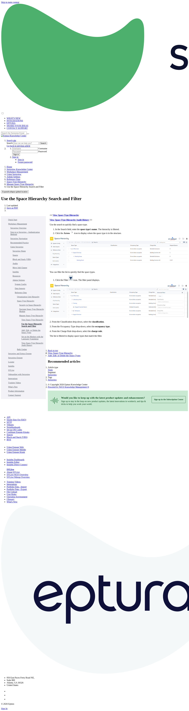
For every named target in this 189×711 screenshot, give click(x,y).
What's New (13, 387)
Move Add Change (20, 268)
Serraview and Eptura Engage (20, 354)
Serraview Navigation (18, 239)
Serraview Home (19, 251)
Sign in (16, 154)
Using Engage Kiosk (16, 452)
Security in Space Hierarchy (30, 305)
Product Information (16, 391)
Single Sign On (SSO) (16, 420)
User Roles (11, 494)
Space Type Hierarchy (16, 182)
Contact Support (14, 395)
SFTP (9, 422)
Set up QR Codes (14, 430)
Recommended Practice (19, 243)
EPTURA (11, 123)
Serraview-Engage (15, 358)
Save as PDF (12, 208)
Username (42, 148)
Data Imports (20, 288)
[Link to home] (13, 136)
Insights (16, 272)
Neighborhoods (13, 427)
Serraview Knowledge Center (20, 169)
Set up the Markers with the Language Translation (32, 338)
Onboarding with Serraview (19, 374)
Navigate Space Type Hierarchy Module (31, 310)
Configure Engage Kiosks (18, 432)
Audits (15, 264)
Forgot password (25, 162)
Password (42, 151)
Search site (11, 140)
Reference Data (13, 179)
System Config (20, 284)
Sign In (4, 708)
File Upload (12, 492)
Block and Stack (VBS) (22, 259)
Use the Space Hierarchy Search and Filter (31, 325)
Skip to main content (10, 2)
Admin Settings (13, 177)
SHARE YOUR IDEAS (17, 125)
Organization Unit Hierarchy (28, 297)
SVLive (11, 370)
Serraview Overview (18, 228)
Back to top (53, 350)
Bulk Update (22, 349)
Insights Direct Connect (17, 464)
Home (9, 167)
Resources (16, 276)
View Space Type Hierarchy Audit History (32, 344)
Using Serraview (14, 174)
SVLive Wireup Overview (18, 477)
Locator (11, 362)
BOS (9, 440)
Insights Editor (13, 462)
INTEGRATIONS (15, 120)
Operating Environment (17, 497)
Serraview (52, 375)
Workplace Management (17, 172)
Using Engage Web (15, 447)
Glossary (10, 499)
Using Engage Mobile (16, 449)
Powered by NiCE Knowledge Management (68, 387)
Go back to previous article (18, 146)
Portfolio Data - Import (17, 487)
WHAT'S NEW (13, 118)
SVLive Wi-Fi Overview (17, 474)
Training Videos (14, 383)
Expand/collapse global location (15, 192)
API (8, 417)
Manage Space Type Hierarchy (20, 184)
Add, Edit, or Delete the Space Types (30, 331)
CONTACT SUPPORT (17, 128)
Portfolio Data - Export (17, 489)
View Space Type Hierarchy (32, 320)
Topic (50, 370)
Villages (10, 425)
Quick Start (12, 220)
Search (10, 143)
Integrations (12, 379)
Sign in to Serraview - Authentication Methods (25, 233)
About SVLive (13, 472)
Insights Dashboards (15, 459)
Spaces (15, 255)
